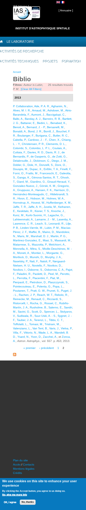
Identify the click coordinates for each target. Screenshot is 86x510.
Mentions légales (23, 468)
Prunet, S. (53, 290)
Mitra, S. (35, 248)
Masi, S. (48, 240)
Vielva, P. (66, 328)
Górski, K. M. (48, 185)
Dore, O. (60, 164)
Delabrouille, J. (22, 160)
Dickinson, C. (41, 160)
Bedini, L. (43, 123)
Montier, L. (38, 253)
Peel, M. (53, 273)
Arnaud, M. (39, 110)
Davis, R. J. (53, 152)
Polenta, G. (44, 286)
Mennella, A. (21, 248)
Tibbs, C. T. (56, 320)
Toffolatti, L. (20, 324)
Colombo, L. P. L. (40, 148)
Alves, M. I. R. (22, 110)
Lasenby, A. (64, 219)
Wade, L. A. (45, 332)
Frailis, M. (32, 173)
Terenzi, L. (40, 320)
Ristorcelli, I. (20, 303)
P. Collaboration (23, 106)
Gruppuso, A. (25, 190)
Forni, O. (18, 173)
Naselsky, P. (20, 261)
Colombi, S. (20, 148)
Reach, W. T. (45, 294)
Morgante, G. (54, 253)
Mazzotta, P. (39, 244)
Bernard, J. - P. (36, 127)
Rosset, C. (51, 303)
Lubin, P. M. (52, 227)
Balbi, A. (18, 118)
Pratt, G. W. (38, 290)
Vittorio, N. (30, 332)
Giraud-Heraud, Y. (58, 181)
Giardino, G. (38, 181)
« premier (29, 348)
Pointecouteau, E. (24, 286)
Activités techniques (19, 61)
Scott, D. (37, 311)
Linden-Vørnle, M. (31, 227)
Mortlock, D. (20, 257)
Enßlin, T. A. (51, 169)
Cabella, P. (19, 139)
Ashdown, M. (55, 110)
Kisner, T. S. (42, 211)
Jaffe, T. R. (20, 206)
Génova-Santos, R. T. (45, 177)
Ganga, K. (23, 177)
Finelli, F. (65, 169)
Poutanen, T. (21, 290)
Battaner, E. (28, 123)
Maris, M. (23, 236)
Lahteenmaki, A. (23, 219)
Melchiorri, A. (57, 244)
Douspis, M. (20, 169)
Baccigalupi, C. (55, 114)
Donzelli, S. (46, 164)
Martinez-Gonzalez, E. (27, 240)
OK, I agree (10, 502)
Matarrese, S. (21, 244)
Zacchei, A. (50, 336)
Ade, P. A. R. (42, 106)
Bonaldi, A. (19, 131)
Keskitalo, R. (25, 211)
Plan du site (20, 460)
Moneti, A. (23, 253)
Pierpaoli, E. (20, 282)
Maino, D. (48, 232)
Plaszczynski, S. (58, 282)
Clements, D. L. (56, 144)
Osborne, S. (35, 269)
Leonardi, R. (56, 223)
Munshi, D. (36, 257)
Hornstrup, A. (21, 202)
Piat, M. (55, 278)
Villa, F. (17, 332)
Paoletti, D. (40, 273)
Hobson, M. (37, 198)
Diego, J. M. (59, 160)
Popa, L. (58, 286)
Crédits (17, 472)
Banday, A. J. (33, 118)
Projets (50, 61)
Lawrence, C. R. (23, 223)
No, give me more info (14, 494)
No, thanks (28, 502)
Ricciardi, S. (54, 299)
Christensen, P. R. (33, 144)
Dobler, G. (19, 164)
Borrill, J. (49, 131)
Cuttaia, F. (19, 152)
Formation (71, 61)
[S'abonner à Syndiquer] (14, 355)
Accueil (17, 72)
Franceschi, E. (49, 173)
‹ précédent (46, 348)
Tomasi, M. (36, 324)
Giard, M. (23, 181)
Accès (17, 464)
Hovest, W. (38, 202)
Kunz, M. (18, 215)
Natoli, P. (45, 261)
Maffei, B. (35, 232)
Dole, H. (32, 164)
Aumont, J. (38, 114)
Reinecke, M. (21, 299)
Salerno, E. (55, 307)
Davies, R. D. (35, 152)
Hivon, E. (23, 198)
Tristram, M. (52, 324)
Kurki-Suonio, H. (36, 215)
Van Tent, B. (40, 328)
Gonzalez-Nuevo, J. (25, 185)
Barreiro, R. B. (52, 118)
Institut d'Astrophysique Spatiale (42, 28)
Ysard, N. (23, 336)
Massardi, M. (63, 240)
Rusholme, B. (38, 307)
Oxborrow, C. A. (54, 269)
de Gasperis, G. (41, 156)
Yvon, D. (36, 336)
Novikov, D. (54, 265)
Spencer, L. (51, 311)
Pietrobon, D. (38, 282)
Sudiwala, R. (25, 315)
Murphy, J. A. (53, 257)
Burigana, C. (43, 135)
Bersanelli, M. (55, 127)
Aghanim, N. (59, 106)
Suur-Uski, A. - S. (45, 315)
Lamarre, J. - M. (45, 219)
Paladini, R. (24, 273)
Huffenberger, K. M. (58, 202)
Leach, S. (41, 223)
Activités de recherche (22, 51)
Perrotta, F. (24, 278)
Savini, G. (24, 311)
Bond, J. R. (35, 131)
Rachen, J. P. (27, 294)
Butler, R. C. (60, 135)
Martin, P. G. (58, 236)
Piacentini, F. (41, 278)
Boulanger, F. (25, 135)
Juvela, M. (50, 206)
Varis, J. (54, 328)
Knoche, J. (58, 211)
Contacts (28, 464)
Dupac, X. (36, 169)
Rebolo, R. (61, 294)
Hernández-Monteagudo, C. (30, 194)
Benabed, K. (58, 123)
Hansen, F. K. (43, 190)
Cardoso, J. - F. (37, 139)
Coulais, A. (59, 148)
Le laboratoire (20, 41)
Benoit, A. (19, 127)
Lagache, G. (56, 215)
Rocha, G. (36, 303)
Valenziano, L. (22, 328)
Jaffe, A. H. (35, 206)
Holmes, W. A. (55, 198)
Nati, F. (34, 261)
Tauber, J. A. (24, 320)
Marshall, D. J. (40, 236)
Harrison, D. (61, 190)
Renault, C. (38, 299)
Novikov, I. (19, 269)
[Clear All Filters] (31, 89)
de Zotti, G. (59, 156)
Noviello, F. (39, 265)
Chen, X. (54, 139)
